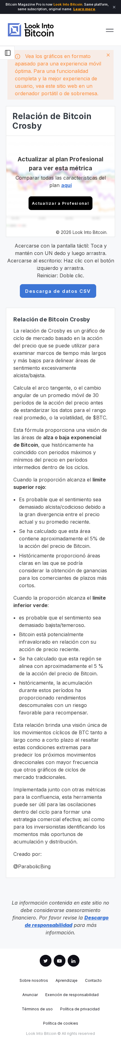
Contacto (93, 980)
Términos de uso (37, 1009)
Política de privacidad (80, 1009)
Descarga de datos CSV (58, 291)
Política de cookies (60, 1023)
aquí (66, 185)
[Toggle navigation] (110, 29)
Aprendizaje (67, 980)
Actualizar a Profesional (60, 203)
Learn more (84, 9)
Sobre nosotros (34, 980)
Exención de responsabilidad (72, 995)
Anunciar (30, 995)
